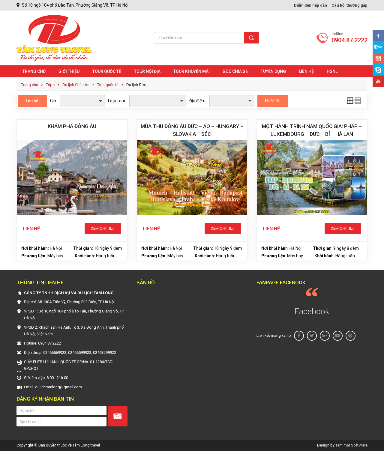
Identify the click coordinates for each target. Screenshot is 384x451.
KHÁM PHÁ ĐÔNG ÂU (72, 126)
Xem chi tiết (103, 228)
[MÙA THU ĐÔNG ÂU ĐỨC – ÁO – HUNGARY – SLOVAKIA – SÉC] (192, 177)
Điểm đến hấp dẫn (310, 5)
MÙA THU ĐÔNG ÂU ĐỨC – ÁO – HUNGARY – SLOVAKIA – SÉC (192, 130)
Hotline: (350, 37)
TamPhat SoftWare (351, 445)
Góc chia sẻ (235, 71)
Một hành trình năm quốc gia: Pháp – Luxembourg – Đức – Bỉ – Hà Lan (312, 130)
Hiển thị (272, 100)
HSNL (332, 71)
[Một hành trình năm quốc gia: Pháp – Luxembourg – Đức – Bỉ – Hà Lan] (312, 177)
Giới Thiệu (69, 71)
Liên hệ (306, 71)
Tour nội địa (147, 71)
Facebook (312, 311)
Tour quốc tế (106, 71)
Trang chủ (34, 71)
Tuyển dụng (273, 71)
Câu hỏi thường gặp (350, 5)
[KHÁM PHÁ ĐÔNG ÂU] (72, 177)
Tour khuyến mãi (191, 71)
